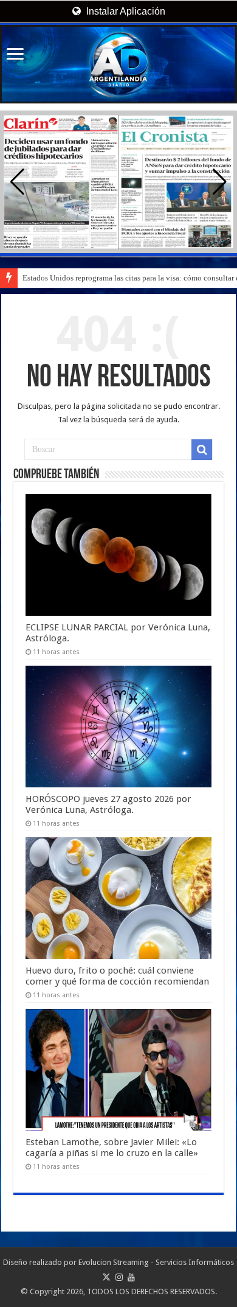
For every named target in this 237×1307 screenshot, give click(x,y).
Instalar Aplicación (124, 11)
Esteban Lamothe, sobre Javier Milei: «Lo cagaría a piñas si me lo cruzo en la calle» (112, 1148)
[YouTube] (131, 1277)
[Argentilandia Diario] (118, 64)
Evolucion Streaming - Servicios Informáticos (156, 1262)
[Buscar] (201, 449)
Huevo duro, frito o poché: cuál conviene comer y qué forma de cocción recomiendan (117, 976)
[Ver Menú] (15, 55)
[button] (219, 182)
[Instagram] (119, 1277)
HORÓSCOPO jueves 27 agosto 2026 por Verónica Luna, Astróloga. (108, 804)
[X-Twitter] (106, 1277)
